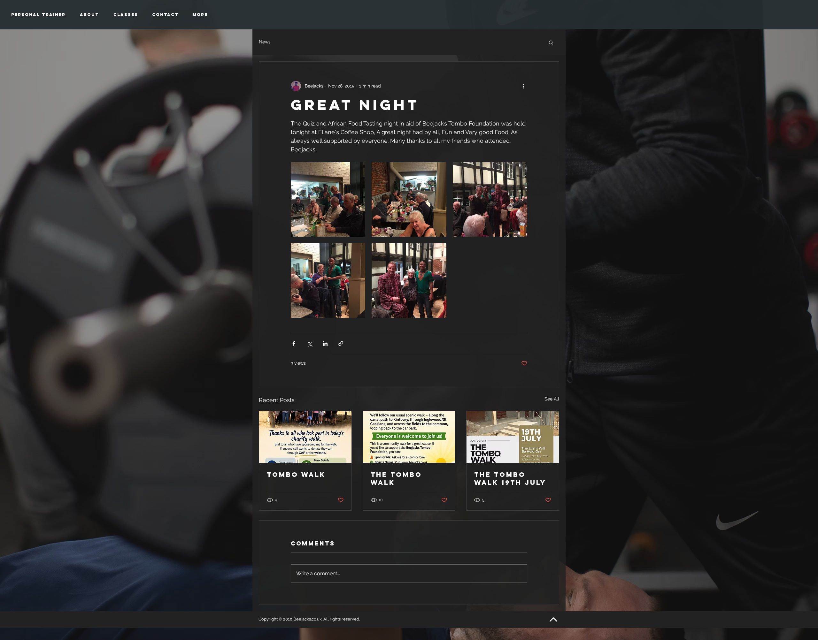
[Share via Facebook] (294, 343)
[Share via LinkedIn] (325, 343)
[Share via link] (341, 343)
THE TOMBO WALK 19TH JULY (510, 478)
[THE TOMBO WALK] (409, 437)
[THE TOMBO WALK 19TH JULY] (513, 437)
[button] (551, 42)
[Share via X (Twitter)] (309, 343)
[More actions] (523, 86)
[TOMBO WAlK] (305, 437)
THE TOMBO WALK (396, 478)
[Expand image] (328, 199)
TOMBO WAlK (296, 474)
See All (551, 398)
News (265, 41)
